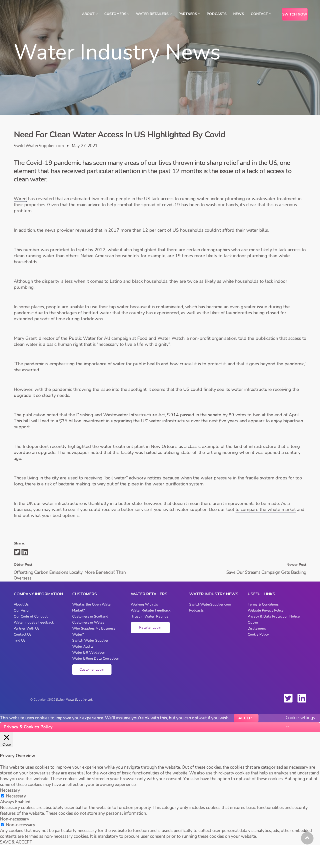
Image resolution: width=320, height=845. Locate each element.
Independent (36, 446)
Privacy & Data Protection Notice (274, 616)
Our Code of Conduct (31, 616)
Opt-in (253, 622)
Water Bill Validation (88, 652)
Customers (115, 14)
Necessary (16, 796)
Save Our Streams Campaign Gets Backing (266, 572)
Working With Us (144, 604)
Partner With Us (27, 628)
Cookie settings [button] (300, 718)
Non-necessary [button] (14, 819)
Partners (187, 14)
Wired (20, 199)
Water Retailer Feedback (150, 610)
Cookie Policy (258, 634)
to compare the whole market (266, 509)
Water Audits (83, 646)
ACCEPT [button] (246, 718)
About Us (21, 604)
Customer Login (92, 669)
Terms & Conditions (263, 604)
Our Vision (22, 610)
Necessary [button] (10, 790)
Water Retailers (152, 14)
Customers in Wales (88, 622)
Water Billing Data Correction (95, 658)
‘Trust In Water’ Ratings (149, 616)
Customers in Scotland (90, 616)
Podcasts (216, 14)
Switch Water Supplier (90, 640)
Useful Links (261, 594)
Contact (259, 14)
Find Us (20, 640)
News (238, 14)
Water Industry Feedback (34, 622)
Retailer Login (150, 627)
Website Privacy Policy (266, 610)
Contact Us (23, 634)
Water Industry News (213, 594)
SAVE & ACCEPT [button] (16, 842)
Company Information (38, 594)
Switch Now (294, 14)
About (88, 14)
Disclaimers (257, 628)
